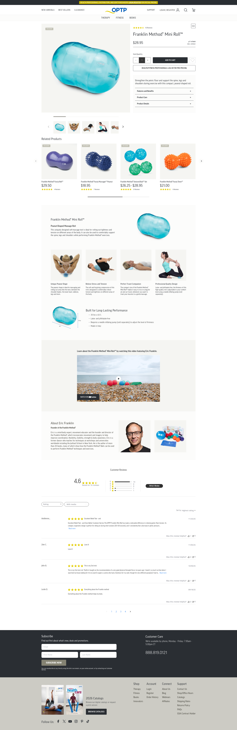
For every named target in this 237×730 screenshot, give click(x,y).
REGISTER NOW (131, 93)
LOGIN (105, 93)
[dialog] (118, 63)
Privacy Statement (89, 100)
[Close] (175, 23)
